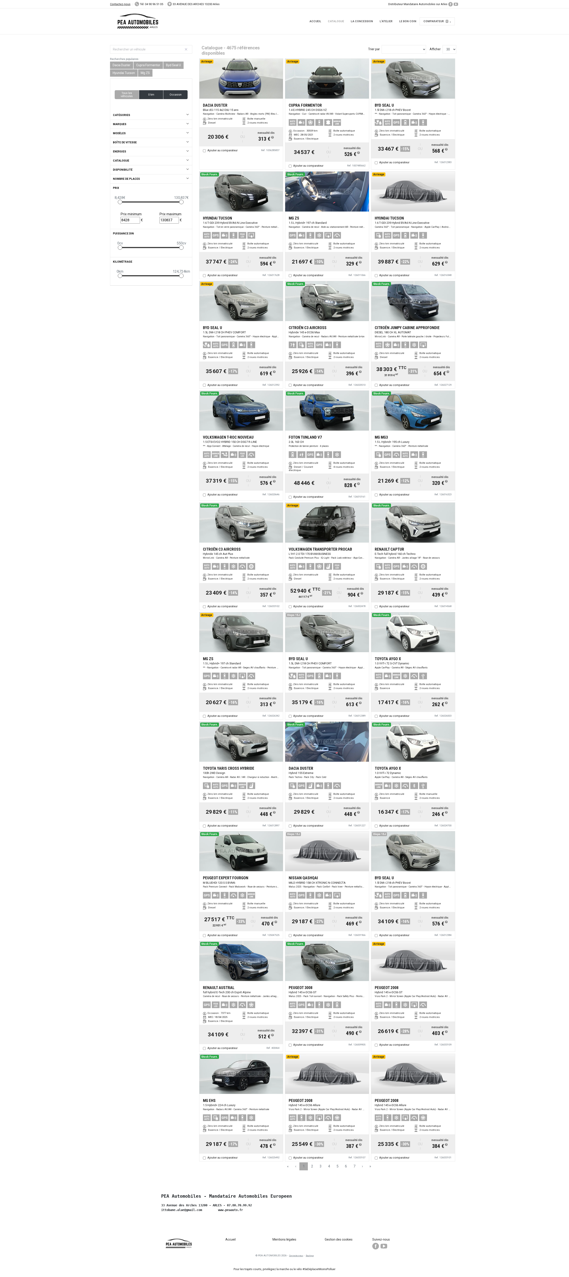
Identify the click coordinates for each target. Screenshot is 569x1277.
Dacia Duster (121, 65)
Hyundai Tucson (124, 73)
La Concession (362, 21)
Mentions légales (284, 1239)
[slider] (120, 202)
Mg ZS (145, 73)
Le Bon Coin (407, 21)
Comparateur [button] (435, 21)
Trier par (374, 49)
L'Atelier (386, 21)
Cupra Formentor (148, 65)
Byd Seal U (173, 65)
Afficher (435, 49)
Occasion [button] (176, 94)
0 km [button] (151, 94)
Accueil (315, 21)
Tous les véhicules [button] (127, 95)
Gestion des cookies (339, 1239)
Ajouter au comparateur (222, 150)
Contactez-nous (120, 4)
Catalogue (336, 21)
